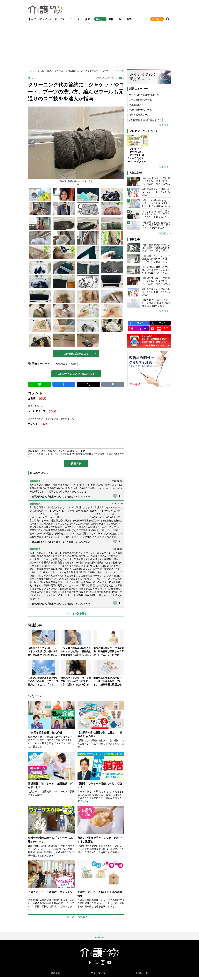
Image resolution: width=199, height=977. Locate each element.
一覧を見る (163, 125)
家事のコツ (61, 363)
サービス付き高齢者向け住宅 (144, 95)
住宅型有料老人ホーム (140, 99)
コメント (39, 424)
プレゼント (45, 19)
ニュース (75, 19)
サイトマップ (98, 973)
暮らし (99, 19)
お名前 (37, 398)
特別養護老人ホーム (139, 114)
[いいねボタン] (115, 496)
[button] (120, 143)
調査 (129, 19)
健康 (87, 19)
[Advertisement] (99, 44)
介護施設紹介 (136, 104)
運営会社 (55, 973)
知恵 (49, 70)
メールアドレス (42, 411)
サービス (60, 19)
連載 (110, 19)
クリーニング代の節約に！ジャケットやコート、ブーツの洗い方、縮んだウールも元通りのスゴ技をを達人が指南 (110, 70)
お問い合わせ (143, 973)
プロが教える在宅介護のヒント (145, 119)
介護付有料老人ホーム (140, 109)
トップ (32, 19)
